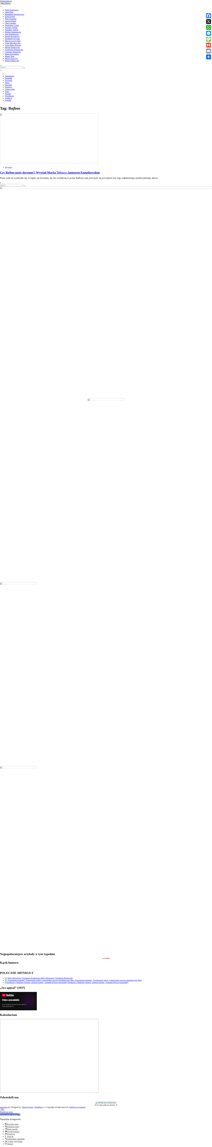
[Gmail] (209, 45)
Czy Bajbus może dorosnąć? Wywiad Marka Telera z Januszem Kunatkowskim (50, 172)
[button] (10, 1114)
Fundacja (8, 98)
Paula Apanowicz (12, 10)
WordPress (38, 1107)
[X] (209, 22)
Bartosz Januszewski (13, 32)
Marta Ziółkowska (12, 61)
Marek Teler (9, 56)
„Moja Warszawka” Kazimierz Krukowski (56, 978)
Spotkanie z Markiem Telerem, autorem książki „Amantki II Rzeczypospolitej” (98, 982)
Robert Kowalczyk (12, 36)
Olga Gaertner (10, 23)
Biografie (8, 78)
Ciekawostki (10, 89)
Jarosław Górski (11, 28)
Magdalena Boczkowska (14, 14)
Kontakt (8, 100)
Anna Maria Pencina (13, 45)
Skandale (8, 85)
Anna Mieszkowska (12, 43)
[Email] (209, 51)
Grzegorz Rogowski (13, 52)
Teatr (7, 91)
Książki (8, 94)
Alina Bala (9, 12)
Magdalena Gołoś (12, 25)
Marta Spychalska (12, 54)
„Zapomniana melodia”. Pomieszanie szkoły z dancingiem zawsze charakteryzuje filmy (108, 980)
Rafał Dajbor (10, 17)
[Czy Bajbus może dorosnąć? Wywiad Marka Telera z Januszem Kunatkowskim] (49, 163)
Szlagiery (8, 87)
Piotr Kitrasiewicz (12, 34)
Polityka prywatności (77, 1107)
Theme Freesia (27, 1107)
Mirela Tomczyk (11, 58)
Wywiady (8, 80)
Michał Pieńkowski (12, 47)
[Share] (209, 57)
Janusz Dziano (10, 21)
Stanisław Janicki (11, 30)
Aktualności (9, 76)
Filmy (7, 83)
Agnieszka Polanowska (14, 50)
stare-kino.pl (5, 1107)
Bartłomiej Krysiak (12, 39)
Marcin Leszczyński (12, 41)
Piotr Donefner (10, 19)
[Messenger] (209, 33)
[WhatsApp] (209, 27)
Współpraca (9, 96)
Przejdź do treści (6, 1112)
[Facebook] (209, 16)
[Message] (209, 39)
